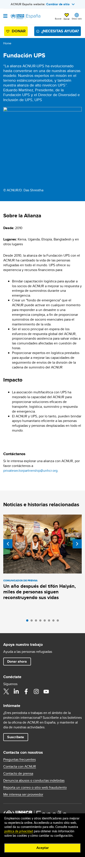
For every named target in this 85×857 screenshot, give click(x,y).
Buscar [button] (58, 18)
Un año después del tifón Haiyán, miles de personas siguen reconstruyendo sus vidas (39, 591)
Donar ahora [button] (17, 661)
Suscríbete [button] (15, 737)
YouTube (46, 691)
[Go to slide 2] (33, 621)
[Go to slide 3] (37, 621)
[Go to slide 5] (46, 621)
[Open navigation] (5, 16)
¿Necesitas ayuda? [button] (60, 31)
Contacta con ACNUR (19, 766)
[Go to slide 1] (28, 621)
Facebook (26, 691)
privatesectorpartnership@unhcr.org (30, 470)
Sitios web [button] (77, 18)
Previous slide (7, 543)
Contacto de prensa (18, 773)
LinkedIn (16, 691)
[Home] (25, 16)
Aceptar (42, 848)
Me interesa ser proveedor (23, 794)
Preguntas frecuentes (19, 759)
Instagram (36, 691)
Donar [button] (67, 18)
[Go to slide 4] (41, 621)
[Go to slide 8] (59, 621)
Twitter (6, 691)
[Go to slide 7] (54, 621)
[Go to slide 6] (50, 621)
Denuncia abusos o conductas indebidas (34, 780)
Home (7, 43)
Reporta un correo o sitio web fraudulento (35, 787)
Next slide (77, 543)
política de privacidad (18, 831)
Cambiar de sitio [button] (58, 4)
